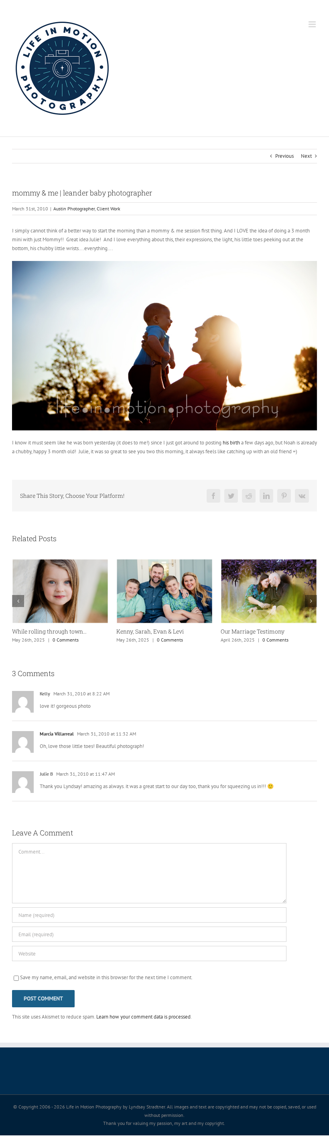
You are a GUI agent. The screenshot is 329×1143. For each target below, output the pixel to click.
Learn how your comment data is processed (143, 1019)
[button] (18, 602)
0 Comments (78, 640)
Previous (284, 156)
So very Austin (251, 631)
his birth (231, 442)
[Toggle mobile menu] (313, 24)
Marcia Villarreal (57, 736)
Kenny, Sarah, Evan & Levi (57, 631)
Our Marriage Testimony (160, 631)
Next (306, 156)
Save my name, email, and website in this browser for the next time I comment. (106, 979)
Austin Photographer (74, 209)
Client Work (108, 209)
